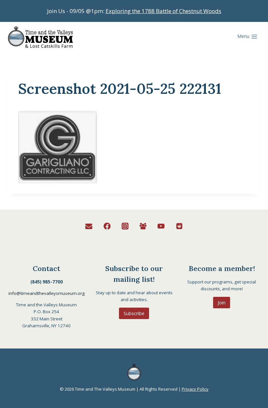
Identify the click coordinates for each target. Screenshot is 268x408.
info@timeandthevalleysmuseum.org (46, 293)
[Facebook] (107, 226)
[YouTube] (161, 226)
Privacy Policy (195, 389)
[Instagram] (125, 226)
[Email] (89, 226)
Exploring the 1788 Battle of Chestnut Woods (163, 11)
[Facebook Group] (143, 226)
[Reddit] (179, 226)
